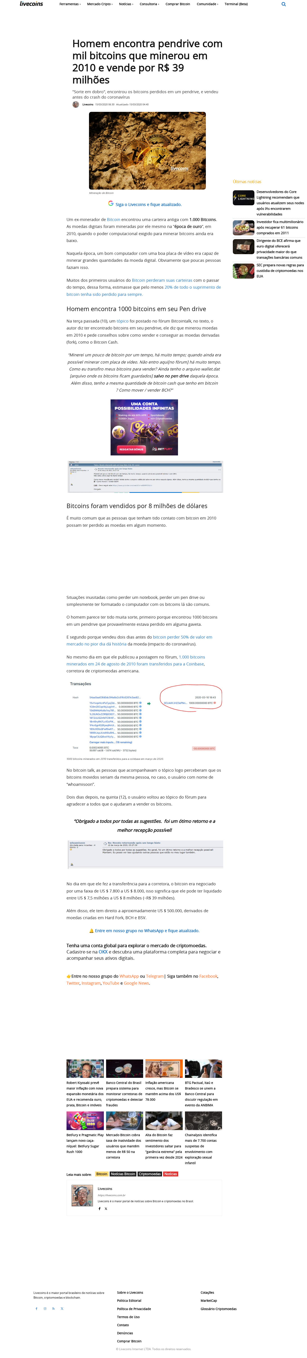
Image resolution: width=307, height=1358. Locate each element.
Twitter (73, 983)
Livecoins (87, 104)
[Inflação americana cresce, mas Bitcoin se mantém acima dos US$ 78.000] (164, 1068)
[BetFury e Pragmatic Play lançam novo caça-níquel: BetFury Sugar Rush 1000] (85, 1120)
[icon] (283, 4)
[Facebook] (99, 1207)
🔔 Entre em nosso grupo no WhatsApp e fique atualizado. (144, 930)
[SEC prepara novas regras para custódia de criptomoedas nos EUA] (243, 271)
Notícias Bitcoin (123, 1174)
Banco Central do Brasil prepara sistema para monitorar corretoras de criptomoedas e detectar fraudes (124, 1094)
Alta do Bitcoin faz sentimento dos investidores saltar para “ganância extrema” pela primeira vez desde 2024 (163, 1146)
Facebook (208, 976)
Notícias (171, 1174)
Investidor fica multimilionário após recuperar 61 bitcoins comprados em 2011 (280, 227)
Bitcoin (113, 219)
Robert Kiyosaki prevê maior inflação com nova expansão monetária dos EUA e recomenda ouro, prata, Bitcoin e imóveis (85, 1094)
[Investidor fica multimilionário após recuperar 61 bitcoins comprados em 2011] (243, 227)
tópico (123, 321)
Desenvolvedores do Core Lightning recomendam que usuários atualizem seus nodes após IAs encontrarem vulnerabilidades (280, 202)
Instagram (91, 983)
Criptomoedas (150, 1174)
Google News (136, 983)
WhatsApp (129, 976)
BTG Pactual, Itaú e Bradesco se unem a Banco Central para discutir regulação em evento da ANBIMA (201, 1094)
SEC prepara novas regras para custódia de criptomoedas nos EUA (280, 270)
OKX (103, 952)
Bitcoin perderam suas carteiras (162, 280)
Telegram (155, 976)
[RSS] (53, 1309)
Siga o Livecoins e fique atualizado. (149, 204)
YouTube (111, 983)
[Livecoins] (31, 4)
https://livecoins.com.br (111, 1195)
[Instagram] (45, 1309)
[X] (106, 1207)
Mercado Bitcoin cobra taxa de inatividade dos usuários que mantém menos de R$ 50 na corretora (123, 1146)
